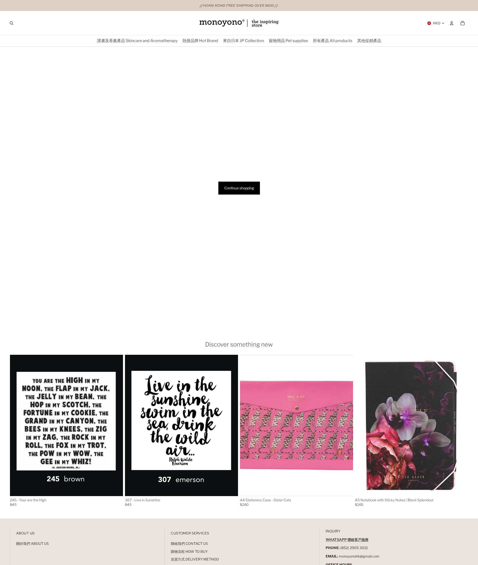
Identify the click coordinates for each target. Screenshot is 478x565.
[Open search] (11, 23)
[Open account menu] (451, 23)
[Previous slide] (17, 425)
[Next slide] (115, 425)
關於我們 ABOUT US (32, 543)
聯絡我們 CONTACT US (189, 543)
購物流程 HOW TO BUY (189, 551)
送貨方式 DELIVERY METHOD (195, 559)
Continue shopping (239, 188)
